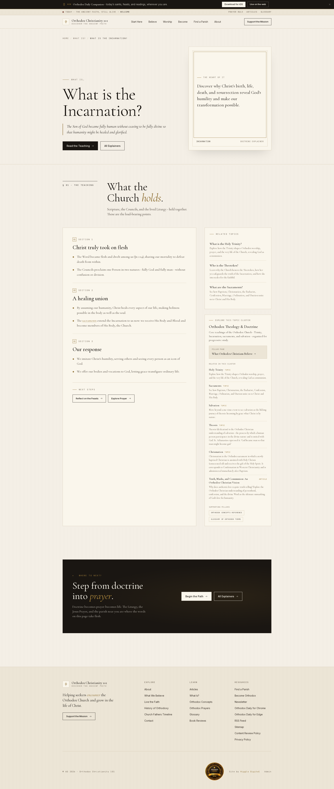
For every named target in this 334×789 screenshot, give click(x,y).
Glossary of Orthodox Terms (226, 519)
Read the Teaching (78, 145)
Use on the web (258, 4)
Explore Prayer (119, 398)
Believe (153, 21)
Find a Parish (201, 21)
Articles (251, 12)
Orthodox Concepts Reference (226, 513)
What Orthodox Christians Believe (232, 354)
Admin (268, 771)
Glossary (266, 12)
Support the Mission (257, 21)
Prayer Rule (235, 12)
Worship (167, 21)
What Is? (79, 38)
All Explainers (112, 145)
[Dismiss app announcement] (329, 4)
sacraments (89, 320)
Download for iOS (234, 4)
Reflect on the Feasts (87, 398)
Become (183, 21)
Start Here (136, 21)
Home (66, 38)
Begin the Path (194, 596)
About (217, 21)
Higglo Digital (250, 771)
